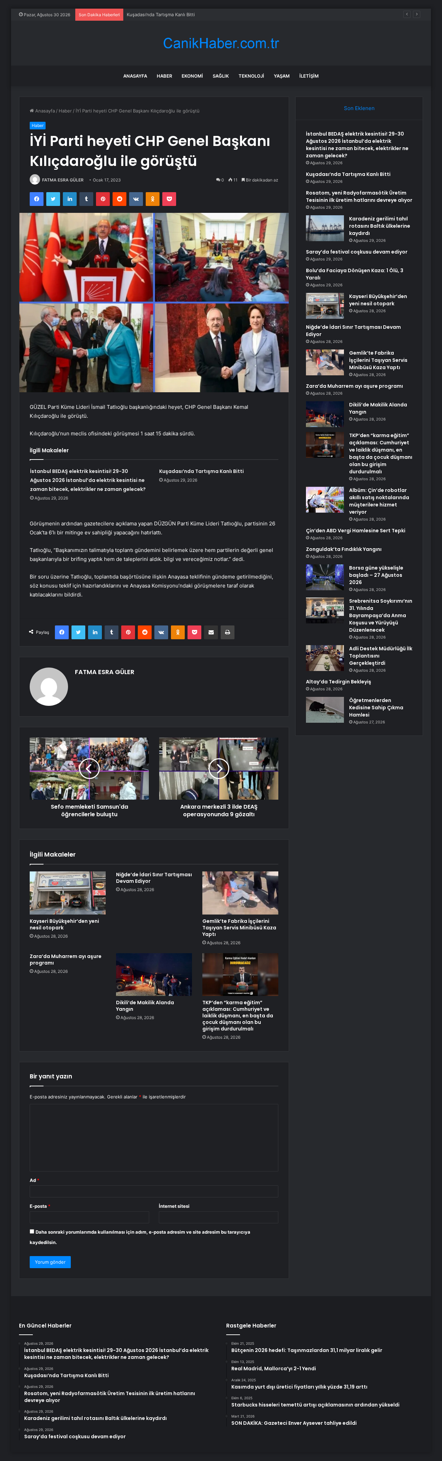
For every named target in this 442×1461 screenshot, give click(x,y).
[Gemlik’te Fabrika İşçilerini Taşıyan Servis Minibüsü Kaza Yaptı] (240, 892)
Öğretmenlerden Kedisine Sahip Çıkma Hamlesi (376, 707)
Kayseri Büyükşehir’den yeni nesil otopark (64, 924)
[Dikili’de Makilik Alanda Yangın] (154, 974)
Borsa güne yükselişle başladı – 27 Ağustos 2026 (376, 575)
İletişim (309, 76)
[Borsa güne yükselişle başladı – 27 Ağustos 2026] (325, 577)
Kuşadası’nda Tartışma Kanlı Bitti (161, 14)
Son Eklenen (359, 108)
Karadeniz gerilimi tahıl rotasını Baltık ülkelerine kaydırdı (379, 226)
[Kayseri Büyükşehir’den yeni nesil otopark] (68, 892)
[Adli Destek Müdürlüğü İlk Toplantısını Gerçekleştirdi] (325, 658)
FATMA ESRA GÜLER (63, 179)
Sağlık (221, 76)
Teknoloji (251, 76)
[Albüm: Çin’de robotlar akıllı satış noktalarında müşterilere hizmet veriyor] (325, 500)
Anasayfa (135, 76)
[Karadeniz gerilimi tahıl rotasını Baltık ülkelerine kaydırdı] (325, 228)
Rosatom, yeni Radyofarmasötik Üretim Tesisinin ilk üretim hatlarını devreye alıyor (359, 196)
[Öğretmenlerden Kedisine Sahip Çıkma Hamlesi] (325, 710)
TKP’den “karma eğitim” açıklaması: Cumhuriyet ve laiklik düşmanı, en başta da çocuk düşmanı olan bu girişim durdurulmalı (237, 1015)
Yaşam (282, 76)
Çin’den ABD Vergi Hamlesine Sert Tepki (355, 530)
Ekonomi (192, 76)
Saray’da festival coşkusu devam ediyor (356, 251)
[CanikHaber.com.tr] (221, 43)
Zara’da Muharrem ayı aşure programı (66, 959)
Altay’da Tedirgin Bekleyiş (338, 681)
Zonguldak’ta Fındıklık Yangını (344, 549)
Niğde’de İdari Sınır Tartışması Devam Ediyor (154, 878)
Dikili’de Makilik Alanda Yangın (145, 1006)
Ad (34, 1180)
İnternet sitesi (174, 1206)
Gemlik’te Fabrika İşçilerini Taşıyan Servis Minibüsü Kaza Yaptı (239, 928)
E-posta (40, 1206)
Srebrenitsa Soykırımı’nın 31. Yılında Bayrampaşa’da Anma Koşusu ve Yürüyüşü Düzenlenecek (380, 615)
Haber (164, 76)
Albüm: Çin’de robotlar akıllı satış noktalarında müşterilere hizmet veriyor (379, 501)
